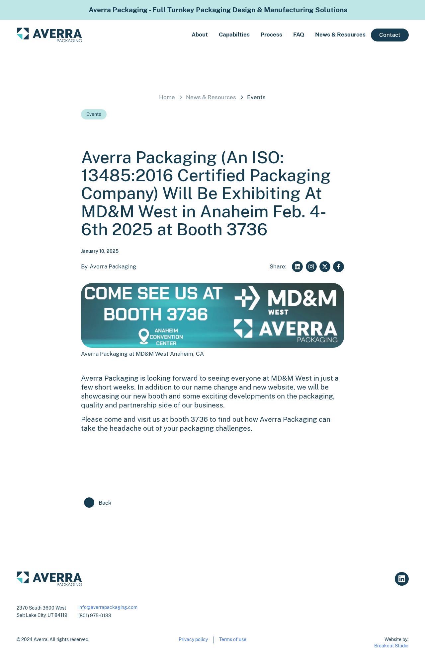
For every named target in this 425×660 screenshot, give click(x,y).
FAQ (298, 34)
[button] (229, 34)
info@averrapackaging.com (107, 607)
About (200, 34)
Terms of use (232, 639)
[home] (49, 35)
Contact (389, 35)
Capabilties (234, 34)
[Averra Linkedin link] (401, 579)
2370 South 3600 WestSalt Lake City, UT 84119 (42, 611)
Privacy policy (193, 639)
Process (271, 34)
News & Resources (340, 34)
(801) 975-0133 (94, 615)
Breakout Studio (391, 645)
